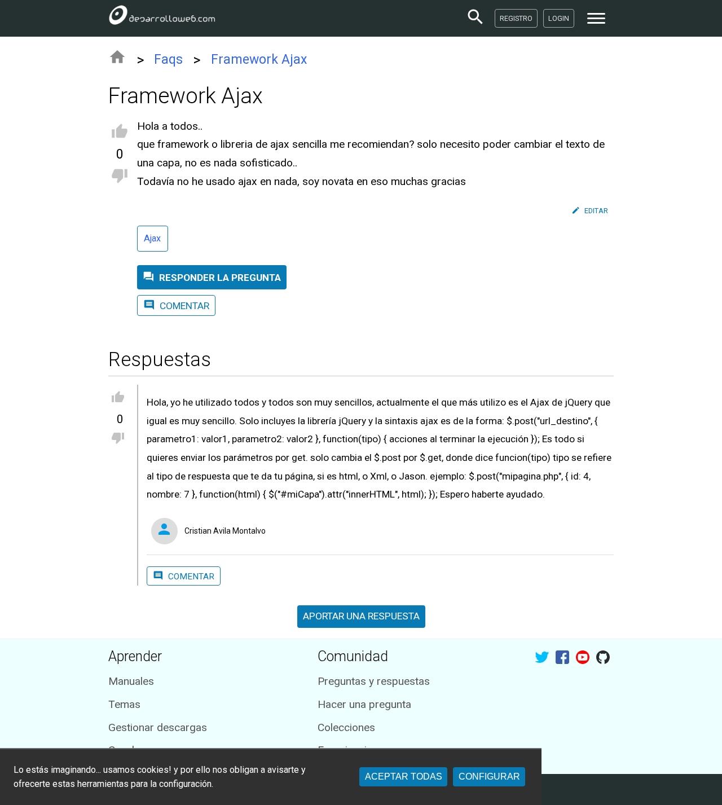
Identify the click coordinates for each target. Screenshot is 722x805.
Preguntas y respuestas (374, 681)
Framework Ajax (259, 59)
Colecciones (346, 727)
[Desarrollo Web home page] (161, 18)
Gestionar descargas (157, 727)
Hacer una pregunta (364, 704)
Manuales (131, 681)
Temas (124, 704)
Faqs (168, 59)
